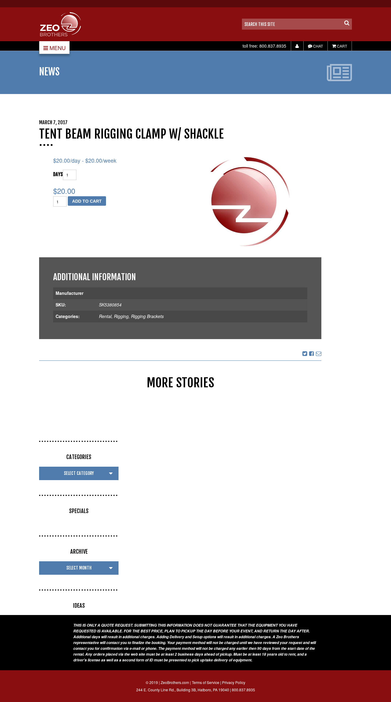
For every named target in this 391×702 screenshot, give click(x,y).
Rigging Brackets (147, 316)
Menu (57, 48)
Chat (317, 46)
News (49, 72)
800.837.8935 (272, 46)
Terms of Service (205, 682)
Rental (105, 316)
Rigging (121, 316)
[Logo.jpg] (246, 202)
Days (58, 174)
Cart (341, 46)
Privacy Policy (233, 682)
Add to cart (87, 201)
